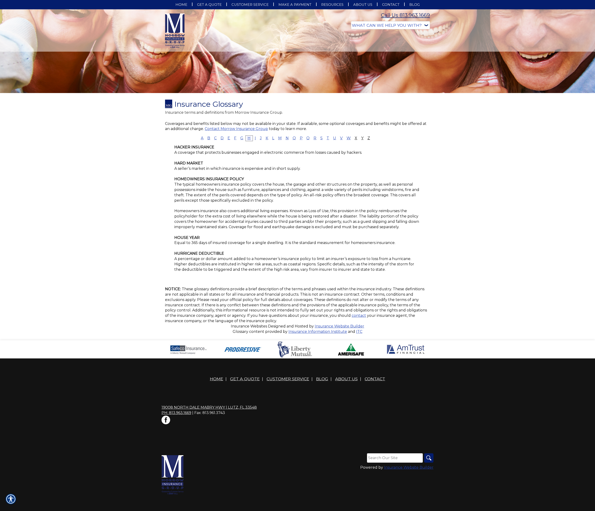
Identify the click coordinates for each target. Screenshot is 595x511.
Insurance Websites (249, 326)
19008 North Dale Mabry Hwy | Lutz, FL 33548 (209, 407)
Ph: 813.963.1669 (176, 413)
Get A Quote (245, 378)
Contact (375, 378)
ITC (359, 331)
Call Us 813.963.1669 (405, 15)
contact (359, 315)
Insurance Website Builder (339, 326)
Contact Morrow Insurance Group (236, 129)
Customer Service (288, 378)
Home (216, 378)
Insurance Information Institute (317, 331)
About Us (346, 378)
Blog (322, 378)
